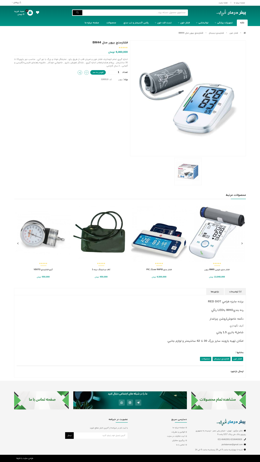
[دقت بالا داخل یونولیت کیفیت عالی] (49, 233)
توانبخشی (203, 22)
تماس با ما (180, 444)
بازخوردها (215, 291)
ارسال (69, 435)
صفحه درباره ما (239, 3)
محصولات (111, 22)
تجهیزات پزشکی (225, 22)
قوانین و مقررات (178, 432)
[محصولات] (218, 400)
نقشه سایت (223, 3)
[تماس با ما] (41, 400)
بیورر (120, 79)
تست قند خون (164, 22)
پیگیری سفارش (178, 440)
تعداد (125, 72)
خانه (242, 22)
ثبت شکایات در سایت (176, 436)
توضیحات (234, 291)
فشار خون (185, 22)
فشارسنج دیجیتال (216, 33)
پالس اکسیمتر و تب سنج (136, 22)
